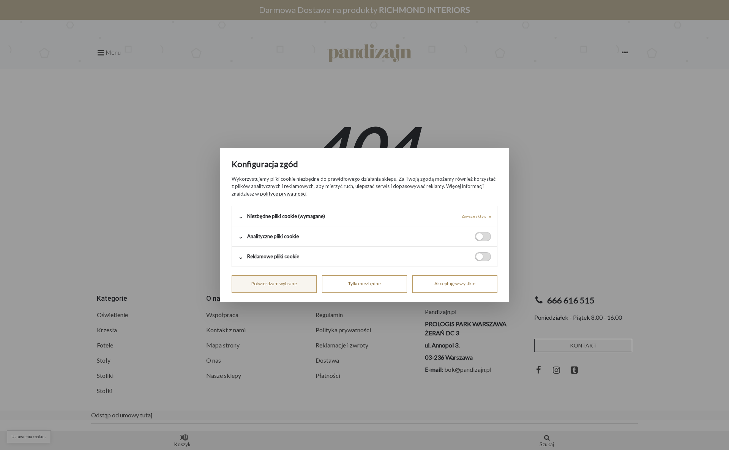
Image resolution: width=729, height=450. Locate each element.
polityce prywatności (283, 194)
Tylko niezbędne (364, 283)
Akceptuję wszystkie (454, 283)
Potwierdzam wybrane (274, 283)
